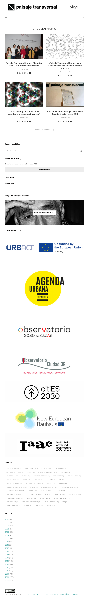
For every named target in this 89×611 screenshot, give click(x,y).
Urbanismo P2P (12, 502)
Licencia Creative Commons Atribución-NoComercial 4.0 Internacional (52, 594)
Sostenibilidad (75, 494)
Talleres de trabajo (14, 498)
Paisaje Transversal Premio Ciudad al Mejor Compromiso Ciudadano (24, 64)
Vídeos (39, 505)
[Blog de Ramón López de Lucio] (44, 212)
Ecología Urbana (74, 476)
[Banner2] (44, 288)
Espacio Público (13, 479)
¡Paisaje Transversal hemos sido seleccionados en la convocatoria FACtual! (65, 66)
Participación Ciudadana (70, 487)
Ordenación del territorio (16, 487)
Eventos (39, 479)
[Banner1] (44, 247)
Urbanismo (45, 498)
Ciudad (31, 472)
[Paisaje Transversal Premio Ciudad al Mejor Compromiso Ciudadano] (24, 46)
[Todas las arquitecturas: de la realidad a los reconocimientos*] (24, 94)
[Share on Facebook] (17, 73)
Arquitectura (31, 468)
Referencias (46, 491)
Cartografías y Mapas (15, 472)
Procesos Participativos (15, 491)
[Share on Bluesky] (27, 73)
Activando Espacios (14, 468)
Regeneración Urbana (15, 494)
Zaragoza (50, 505)
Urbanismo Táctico (51, 502)
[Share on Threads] (25, 73)
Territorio (31, 498)
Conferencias (12, 476)
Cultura (26, 476)
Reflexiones (60, 491)
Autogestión (46, 468)
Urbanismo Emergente (62, 498)
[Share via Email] (30, 73)
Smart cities (60, 494)
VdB (65, 502)
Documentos (58, 476)
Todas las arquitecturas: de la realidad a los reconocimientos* (24, 112)
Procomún (32, 491)
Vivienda (28, 505)
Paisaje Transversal (49, 487)
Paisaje (34, 487)
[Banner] (44, 332)
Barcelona (61, 468)
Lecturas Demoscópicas (34, 483)
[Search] (83, 17)
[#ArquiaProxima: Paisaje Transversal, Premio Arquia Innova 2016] (65, 94)
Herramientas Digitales (55, 479)
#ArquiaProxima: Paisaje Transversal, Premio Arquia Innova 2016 (65, 112)
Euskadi (27, 479)
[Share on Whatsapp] (22, 73)
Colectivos (65, 472)
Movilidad (63, 483)
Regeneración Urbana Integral (39, 494)
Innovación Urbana (14, 483)
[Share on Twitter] (20, 73)
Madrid (51, 483)
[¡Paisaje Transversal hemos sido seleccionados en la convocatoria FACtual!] (65, 46)
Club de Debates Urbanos (47, 472)
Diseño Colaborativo (42, 476)
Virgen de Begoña (13, 505)
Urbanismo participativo (31, 502)
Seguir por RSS (44, 169)
